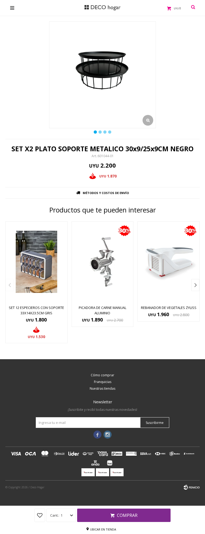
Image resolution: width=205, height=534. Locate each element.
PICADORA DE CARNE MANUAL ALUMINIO (102, 310)
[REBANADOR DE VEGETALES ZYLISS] (168, 261)
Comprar (127, 515)
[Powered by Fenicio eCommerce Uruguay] (192, 487)
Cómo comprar (102, 375)
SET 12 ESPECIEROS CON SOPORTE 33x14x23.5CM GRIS (36, 310)
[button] (195, 285)
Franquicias (102, 382)
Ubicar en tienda (103, 529)
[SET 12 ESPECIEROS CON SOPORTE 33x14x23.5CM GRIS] (36, 261)
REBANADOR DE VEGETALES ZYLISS (168, 307)
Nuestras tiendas (102, 388)
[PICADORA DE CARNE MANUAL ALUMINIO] (103, 261)
